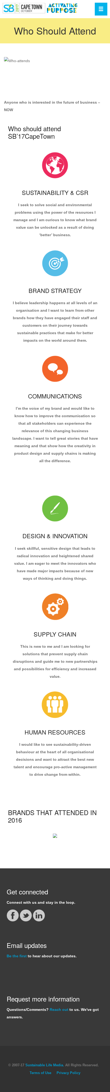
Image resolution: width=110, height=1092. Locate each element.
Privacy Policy (68, 1073)
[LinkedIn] (39, 915)
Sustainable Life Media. (44, 1065)
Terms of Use (40, 1073)
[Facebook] (13, 915)
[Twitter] (26, 915)
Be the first (17, 956)
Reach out (59, 1009)
